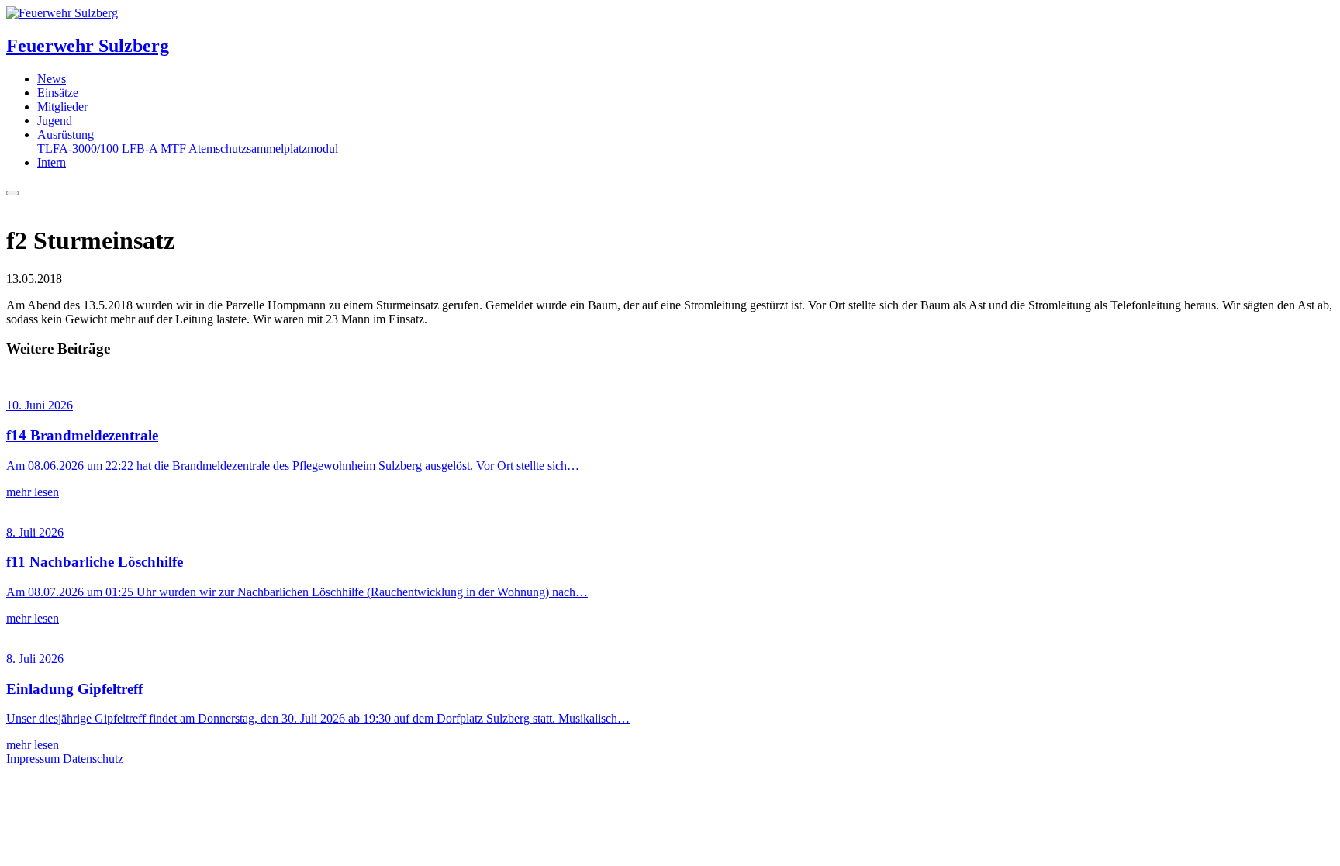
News (51, 78)
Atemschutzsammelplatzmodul (263, 148)
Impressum (33, 758)
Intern (51, 162)
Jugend (54, 120)
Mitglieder (62, 106)
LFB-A (139, 148)
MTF (173, 148)
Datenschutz (93, 758)
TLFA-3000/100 (78, 148)
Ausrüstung (65, 134)
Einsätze (57, 92)
